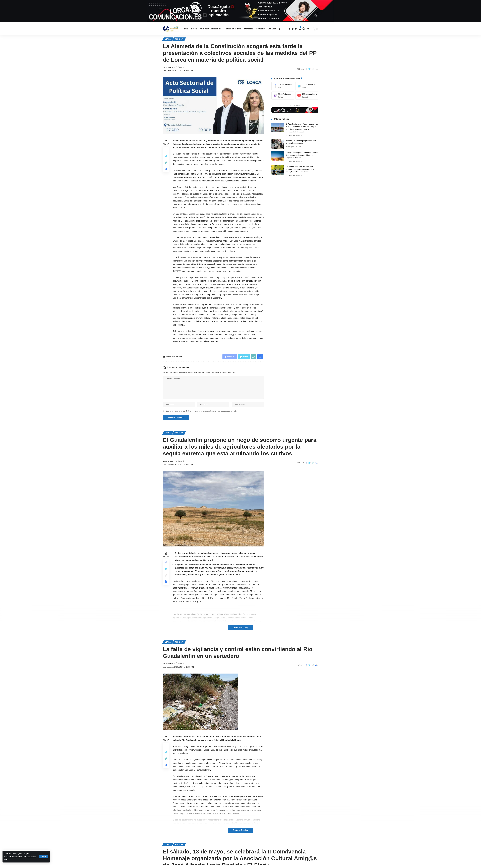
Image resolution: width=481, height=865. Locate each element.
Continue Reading (240, 628)
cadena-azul (168, 67)
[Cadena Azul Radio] (171, 29)
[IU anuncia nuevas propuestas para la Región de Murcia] (277, 144)
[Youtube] (307, 95)
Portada (179, 39)
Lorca (168, 39)
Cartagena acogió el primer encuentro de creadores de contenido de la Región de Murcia (302, 155)
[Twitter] (307, 86)
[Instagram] (283, 95)
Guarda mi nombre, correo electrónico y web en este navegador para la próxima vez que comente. (201, 411)
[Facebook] (283, 86)
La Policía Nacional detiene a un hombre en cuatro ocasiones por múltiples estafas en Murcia (300, 169)
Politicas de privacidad (13, 856)
